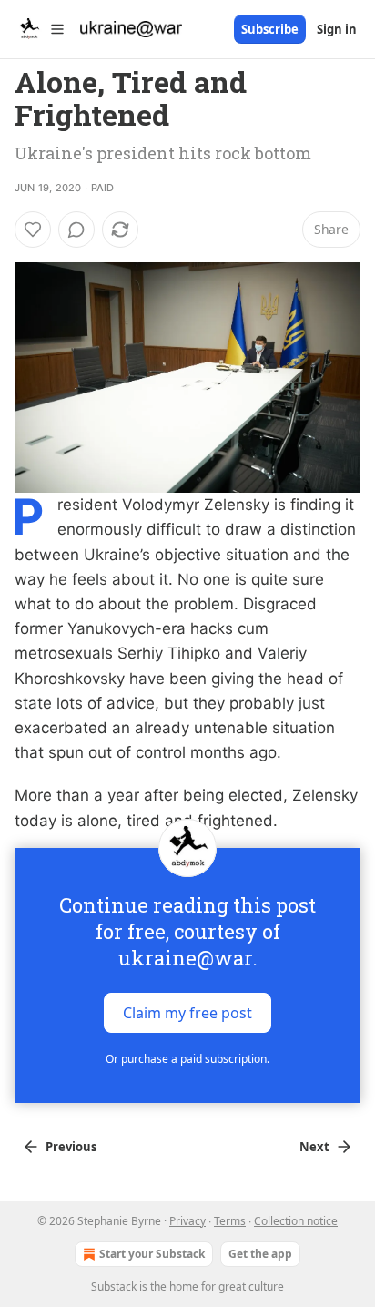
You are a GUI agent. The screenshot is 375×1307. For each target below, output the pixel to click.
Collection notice (296, 1221)
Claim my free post (187, 1012)
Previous (71, 1147)
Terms (230, 1221)
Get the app (260, 1253)
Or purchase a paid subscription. (187, 1059)
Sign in (337, 29)
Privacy (187, 1221)
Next (314, 1147)
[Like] (33, 229)
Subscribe (270, 29)
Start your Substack (152, 1253)
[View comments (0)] (76, 229)
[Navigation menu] (40, 29)
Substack (114, 1286)
